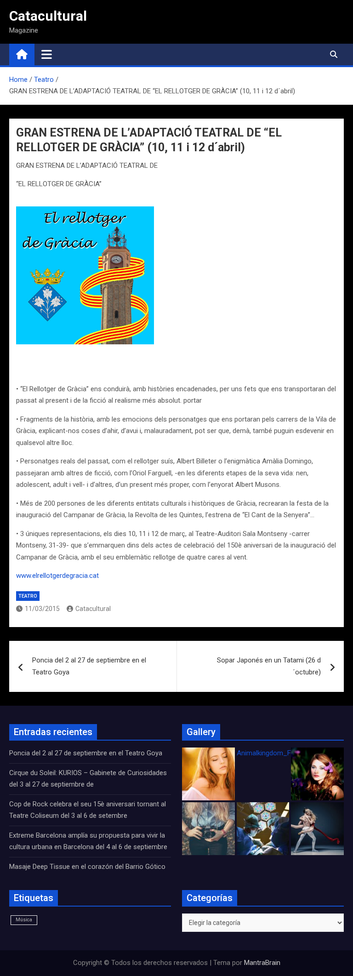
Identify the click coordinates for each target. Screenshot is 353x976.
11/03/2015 (42, 608)
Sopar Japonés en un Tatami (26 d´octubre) (269, 666)
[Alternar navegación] (46, 54)
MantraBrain (262, 963)
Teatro (27, 596)
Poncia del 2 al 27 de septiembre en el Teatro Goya (89, 666)
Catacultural (48, 16)
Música (24, 920)
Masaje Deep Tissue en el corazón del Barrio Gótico (88, 866)
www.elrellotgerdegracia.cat (57, 575)
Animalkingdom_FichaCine (277, 753)
